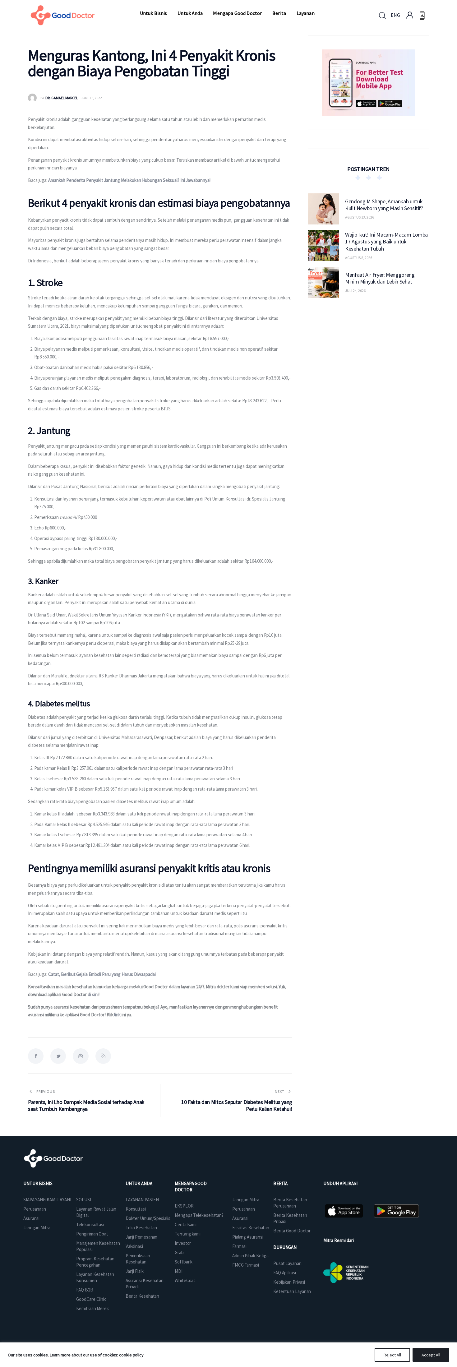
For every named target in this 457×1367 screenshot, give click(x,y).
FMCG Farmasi (245, 1265)
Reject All (392, 1355)
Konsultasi (136, 1209)
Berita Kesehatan (142, 1296)
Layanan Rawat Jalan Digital (96, 1212)
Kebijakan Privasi (289, 1282)
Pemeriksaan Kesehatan (138, 1259)
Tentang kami (188, 1234)
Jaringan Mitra (36, 1228)
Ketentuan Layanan (292, 1291)
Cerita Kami (185, 1224)
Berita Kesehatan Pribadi (290, 1218)
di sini (93, 994)
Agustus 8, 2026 (358, 257)
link (117, 1015)
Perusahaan (34, 1209)
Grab (179, 1252)
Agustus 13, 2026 (359, 217)
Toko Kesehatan (141, 1228)
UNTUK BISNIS (38, 1183)
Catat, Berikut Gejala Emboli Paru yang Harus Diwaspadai (102, 974)
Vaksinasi (134, 1246)
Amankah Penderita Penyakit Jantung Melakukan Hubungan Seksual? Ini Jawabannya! (129, 180)
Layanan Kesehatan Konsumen (95, 1277)
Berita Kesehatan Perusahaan (290, 1203)
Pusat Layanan (287, 1263)
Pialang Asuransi (247, 1237)
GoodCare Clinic (91, 1299)
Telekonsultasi (90, 1224)
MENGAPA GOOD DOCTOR (191, 1186)
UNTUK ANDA (139, 1183)
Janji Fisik (135, 1271)
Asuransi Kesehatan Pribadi (145, 1283)
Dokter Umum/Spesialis (148, 1218)
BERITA (280, 1183)
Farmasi (239, 1246)
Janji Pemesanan (142, 1237)
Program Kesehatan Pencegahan (95, 1262)
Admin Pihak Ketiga (250, 1255)
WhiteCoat (185, 1280)
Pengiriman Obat (92, 1234)
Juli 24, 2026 (355, 290)
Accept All (431, 1355)
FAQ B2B (84, 1290)
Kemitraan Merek (92, 1308)
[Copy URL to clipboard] (103, 1056)
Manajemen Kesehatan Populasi (98, 1246)
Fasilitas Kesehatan (250, 1228)
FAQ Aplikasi (284, 1273)
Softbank (183, 1262)
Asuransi (31, 1218)
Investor (183, 1243)
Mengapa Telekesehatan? (199, 1215)
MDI (178, 1271)
